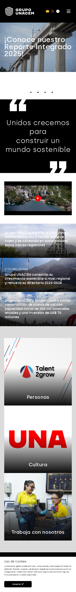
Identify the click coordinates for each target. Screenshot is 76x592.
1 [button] (24, 92)
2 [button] (31, 92)
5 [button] (52, 92)
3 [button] (38, 92)
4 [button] (45, 92)
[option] (38, 47)
